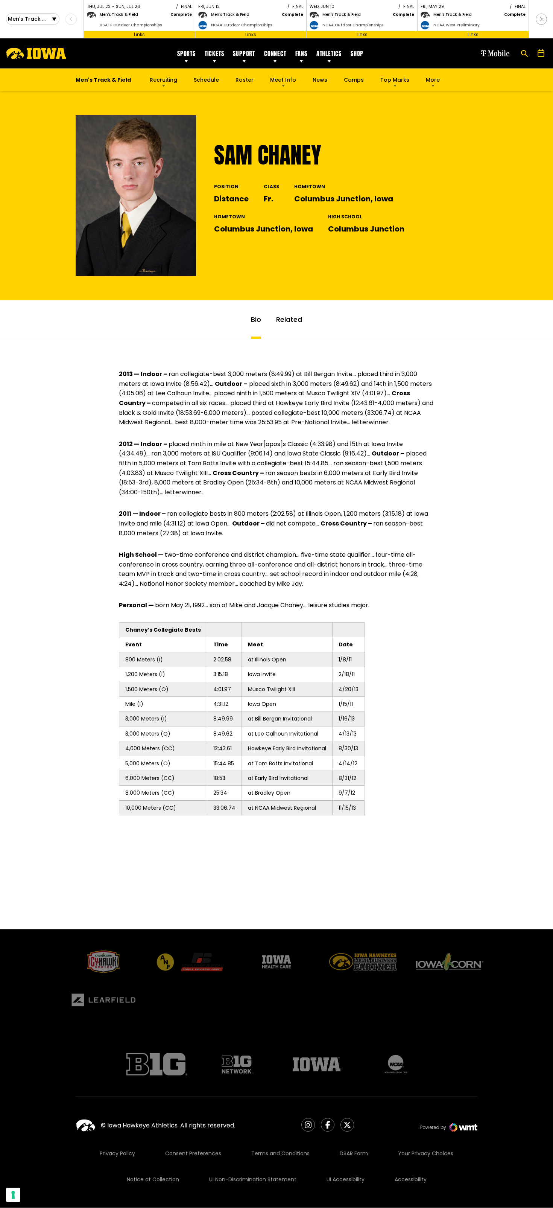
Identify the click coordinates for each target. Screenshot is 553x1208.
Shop (357, 53)
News (320, 80)
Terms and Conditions (280, 1153)
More (433, 80)
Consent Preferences (193, 1153)
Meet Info (283, 80)
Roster (244, 80)
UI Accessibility (346, 1179)
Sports (186, 53)
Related (289, 319)
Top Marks (394, 80)
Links (139, 34)
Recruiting (163, 80)
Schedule (206, 80)
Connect (275, 53)
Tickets (214, 53)
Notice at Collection (153, 1179)
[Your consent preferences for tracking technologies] (13, 1195)
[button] (541, 19)
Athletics (329, 53)
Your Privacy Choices (425, 1153)
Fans (301, 53)
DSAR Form (354, 1153)
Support (244, 53)
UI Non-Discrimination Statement (252, 1179)
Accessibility (411, 1179)
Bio (256, 319)
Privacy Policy (117, 1153)
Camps (354, 81)
